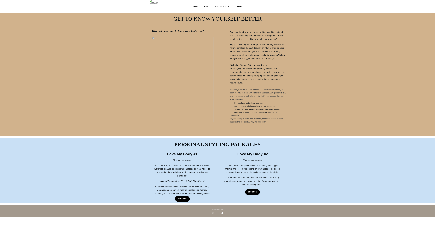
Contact (239, 6)
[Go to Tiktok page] (222, 213)
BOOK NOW (182, 199)
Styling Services (220, 6)
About (206, 6)
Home (195, 6)
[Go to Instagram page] (213, 213)
